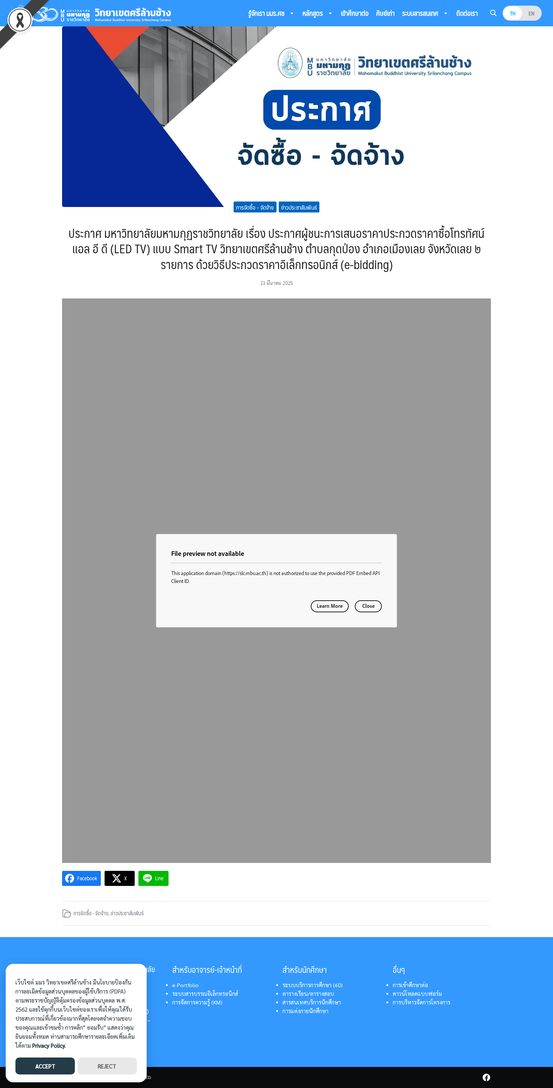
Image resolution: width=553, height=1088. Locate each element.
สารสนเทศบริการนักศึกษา (312, 1002)
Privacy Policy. (49, 1045)
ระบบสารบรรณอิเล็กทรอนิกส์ (205, 993)
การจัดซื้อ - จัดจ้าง (255, 207)
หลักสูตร (313, 13)
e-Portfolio (185, 984)
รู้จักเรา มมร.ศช (267, 13)
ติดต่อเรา (467, 13)
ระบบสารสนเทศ (421, 13)
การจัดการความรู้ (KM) (197, 1002)
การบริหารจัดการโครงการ (421, 1002)
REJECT (107, 1066)
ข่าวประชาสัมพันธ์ (299, 207)
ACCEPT (45, 1066)
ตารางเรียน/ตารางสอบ (308, 993)
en (532, 13)
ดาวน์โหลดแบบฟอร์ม (417, 993)
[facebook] (486, 1077)
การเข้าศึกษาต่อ (410, 984)
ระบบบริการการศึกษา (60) (313, 984)
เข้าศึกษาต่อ (355, 13)
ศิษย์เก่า (385, 13)
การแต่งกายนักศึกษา (305, 1010)
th (512, 13)
